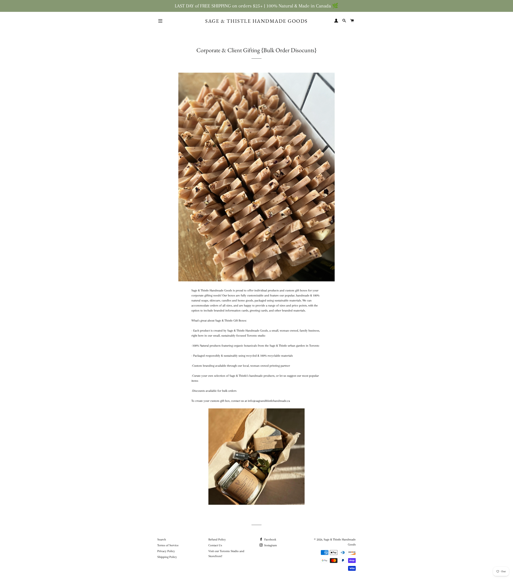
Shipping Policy (167, 557)
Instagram (270, 545)
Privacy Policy (166, 551)
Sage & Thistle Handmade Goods (256, 21)
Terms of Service (168, 545)
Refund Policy (217, 539)
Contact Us (215, 545)
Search (161, 539)
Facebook (270, 539)
